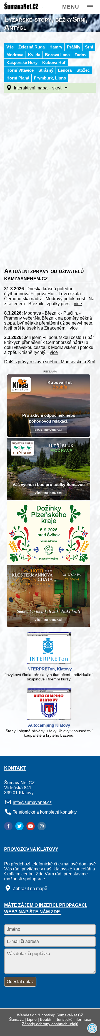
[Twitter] (19, 826)
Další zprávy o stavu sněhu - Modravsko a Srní (49, 361)
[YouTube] (30, 826)
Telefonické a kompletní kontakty (45, 812)
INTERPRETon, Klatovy (49, 669)
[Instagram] (42, 826)
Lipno (32, 1019)
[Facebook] (8, 826)
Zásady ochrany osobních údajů (50, 1024)
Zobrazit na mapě (30, 888)
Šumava (16, 1019)
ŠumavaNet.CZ (69, 1015)
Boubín (46, 1019)
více (78, 303)
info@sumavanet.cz (32, 802)
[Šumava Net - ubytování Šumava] (23, 9)
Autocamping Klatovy (49, 725)
